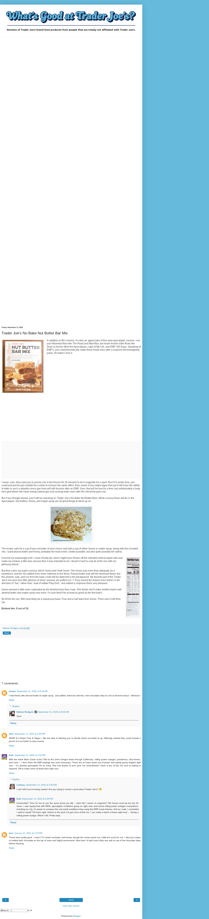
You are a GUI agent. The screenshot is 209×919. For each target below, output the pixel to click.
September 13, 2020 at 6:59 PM (37, 799)
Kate (11, 755)
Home (71, 900)
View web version (71, 906)
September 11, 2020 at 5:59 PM (29, 734)
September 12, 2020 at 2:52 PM (30, 755)
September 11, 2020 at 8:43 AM (32, 691)
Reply (11, 700)
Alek (11, 734)
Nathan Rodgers (25, 712)
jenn (11, 833)
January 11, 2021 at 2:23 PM (28, 833)
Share (6, 633)
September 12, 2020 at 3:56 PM (41, 785)
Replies (15, 706)
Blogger (77, 916)
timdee (12, 691)
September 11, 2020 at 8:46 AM (53, 712)
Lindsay (21, 785)
